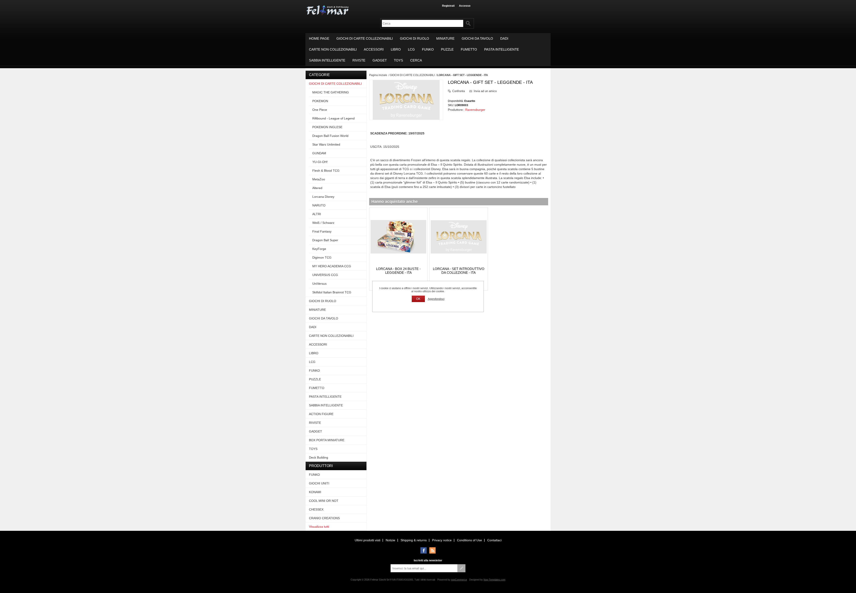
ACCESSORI (374, 49)
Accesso (464, 5)
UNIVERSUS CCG (325, 275)
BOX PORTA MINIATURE (326, 440)
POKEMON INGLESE (327, 127)
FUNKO (428, 49)
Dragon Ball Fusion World (330, 136)
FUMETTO (469, 49)
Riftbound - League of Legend (333, 118)
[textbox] (422, 23)
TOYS (398, 60)
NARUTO (318, 205)
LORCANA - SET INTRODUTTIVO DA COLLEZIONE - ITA (458, 270)
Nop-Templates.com (494, 579)
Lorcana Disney (323, 196)
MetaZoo (318, 179)
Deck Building (318, 457)
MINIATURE (445, 38)
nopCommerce (459, 579)
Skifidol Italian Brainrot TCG (331, 292)
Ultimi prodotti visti (367, 540)
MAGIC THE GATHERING (330, 92)
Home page (319, 38)
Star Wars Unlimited (326, 144)
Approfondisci (436, 299)
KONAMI (315, 492)
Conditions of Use (469, 540)
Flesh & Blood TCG (326, 170)
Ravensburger (475, 109)
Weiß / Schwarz (323, 222)
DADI (504, 38)
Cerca (416, 60)
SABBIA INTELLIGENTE (327, 60)
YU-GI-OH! (320, 162)
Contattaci (494, 540)
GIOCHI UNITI (319, 483)
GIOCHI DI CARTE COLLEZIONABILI (364, 38)
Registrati (448, 5)
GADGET (379, 60)
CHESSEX (316, 509)
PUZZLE (447, 49)
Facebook (423, 550)
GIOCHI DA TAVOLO (477, 38)
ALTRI (316, 214)
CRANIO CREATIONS (324, 518)
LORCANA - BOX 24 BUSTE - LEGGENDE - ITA (398, 270)
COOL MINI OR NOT (323, 500)
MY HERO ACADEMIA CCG (331, 266)
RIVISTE (358, 60)
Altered (317, 188)
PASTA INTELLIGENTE (501, 49)
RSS (432, 550)
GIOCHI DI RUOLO (414, 38)
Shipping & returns (414, 540)
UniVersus (319, 283)
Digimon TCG (321, 257)
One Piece (319, 109)
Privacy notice (442, 540)
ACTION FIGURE (321, 414)
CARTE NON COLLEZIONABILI (333, 49)
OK (418, 299)
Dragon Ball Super (325, 240)
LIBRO (396, 49)
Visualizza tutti (319, 526)
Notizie (390, 540)
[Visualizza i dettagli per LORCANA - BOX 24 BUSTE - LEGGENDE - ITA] (398, 237)
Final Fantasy (321, 231)
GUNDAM (319, 153)
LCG (411, 49)
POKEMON (320, 101)
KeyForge (319, 249)
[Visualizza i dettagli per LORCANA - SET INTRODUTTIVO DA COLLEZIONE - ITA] (458, 237)
